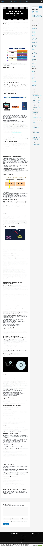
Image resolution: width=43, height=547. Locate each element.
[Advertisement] (15, 41)
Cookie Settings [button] (35, 545)
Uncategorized (11, 24)
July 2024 (33, 31)
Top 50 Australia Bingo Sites (36, 12)
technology (35, 137)
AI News (33, 71)
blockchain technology (36, 102)
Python (34, 125)
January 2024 (34, 39)
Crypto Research (34, 77)
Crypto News (34, 75)
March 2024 (34, 36)
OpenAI (34, 122)
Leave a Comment (5, 24)
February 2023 (34, 53)
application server (35, 93)
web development (35, 142)
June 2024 (33, 32)
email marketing (35, 115)
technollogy (34, 135)
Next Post (28, 499)
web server (34, 144)
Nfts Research (34, 81)
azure (40, 95)
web (37, 139)
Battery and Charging (36, 97)
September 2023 (34, 45)
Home (11, 1)
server (34, 130)
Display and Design (35, 112)
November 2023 (34, 42)
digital (39, 107)
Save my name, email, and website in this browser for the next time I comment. (15, 521)
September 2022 (34, 60)
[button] (16, 1)
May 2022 (33, 66)
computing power (35, 107)
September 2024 (34, 28)
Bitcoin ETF (34, 100)
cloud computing (35, 105)
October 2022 (34, 59)
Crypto (20, 1)
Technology (15, 1)
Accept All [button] (40, 545)
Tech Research (34, 84)
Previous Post (3, 499)
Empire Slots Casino (35, 11)
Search (33, 5)
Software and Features (36, 132)
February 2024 (34, 38)
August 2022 (34, 62)
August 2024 (34, 29)
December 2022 (34, 56)
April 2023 (33, 52)
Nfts (27, 1)
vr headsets (34, 139)
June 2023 (33, 49)
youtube (38, 144)
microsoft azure (39, 120)
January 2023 (34, 55)
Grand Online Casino (35, 14)
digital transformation (35, 110)
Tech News (34, 82)
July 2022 (33, 63)
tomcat (39, 137)
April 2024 (33, 35)
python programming (35, 127)
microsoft (34, 120)
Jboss (40, 117)
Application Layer (16, 132)
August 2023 (34, 46)
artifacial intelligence (36, 95)
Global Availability (35, 117)
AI (23, 1)
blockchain (39, 100)
